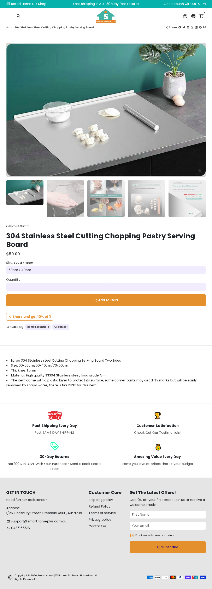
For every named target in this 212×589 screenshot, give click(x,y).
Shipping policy (101, 499)
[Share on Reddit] (200, 27)
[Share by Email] (204, 27)
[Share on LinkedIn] (196, 27)
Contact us (98, 526)
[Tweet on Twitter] (184, 27)
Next (200, 110)
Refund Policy (99, 506)
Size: (19, 262)
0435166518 (18, 528)
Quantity (13, 279)
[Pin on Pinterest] (188, 27)
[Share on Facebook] (179, 27)
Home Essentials (38, 327)
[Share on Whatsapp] (192, 27)
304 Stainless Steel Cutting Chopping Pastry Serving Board (54, 27)
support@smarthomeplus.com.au (36, 521)
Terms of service (102, 513)
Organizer (60, 327)
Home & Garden (18, 226)
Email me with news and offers (154, 535)
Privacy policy (100, 519)
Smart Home (45, 575)
